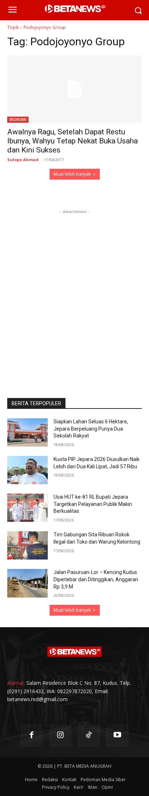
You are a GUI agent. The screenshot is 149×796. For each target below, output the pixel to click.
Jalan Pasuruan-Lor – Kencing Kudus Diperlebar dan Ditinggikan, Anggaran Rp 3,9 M (96, 579)
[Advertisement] (74, 290)
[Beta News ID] (74, 652)
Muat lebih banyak (72, 174)
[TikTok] (89, 736)
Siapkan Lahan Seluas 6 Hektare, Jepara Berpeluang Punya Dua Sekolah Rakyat (91, 429)
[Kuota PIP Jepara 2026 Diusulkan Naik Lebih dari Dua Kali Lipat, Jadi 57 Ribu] (27, 470)
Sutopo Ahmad (23, 159)
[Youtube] (117, 736)
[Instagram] (60, 736)
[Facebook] (32, 736)
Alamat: (16, 682)
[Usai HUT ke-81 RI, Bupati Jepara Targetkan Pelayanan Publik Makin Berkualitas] (27, 508)
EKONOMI (17, 119)
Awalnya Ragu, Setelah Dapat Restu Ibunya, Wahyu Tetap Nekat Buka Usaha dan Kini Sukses (72, 140)
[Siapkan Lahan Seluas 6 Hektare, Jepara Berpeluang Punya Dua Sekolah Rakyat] (27, 432)
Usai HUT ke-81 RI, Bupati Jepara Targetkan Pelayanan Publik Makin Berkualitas (93, 504)
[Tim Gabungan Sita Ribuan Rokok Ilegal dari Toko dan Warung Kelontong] (27, 545)
